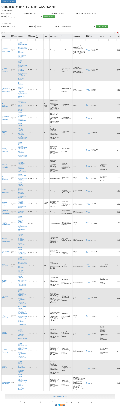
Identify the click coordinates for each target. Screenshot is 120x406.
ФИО (2, 13)
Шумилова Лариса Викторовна (5, 282)
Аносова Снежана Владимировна (6, 223)
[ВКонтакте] (56, 405)
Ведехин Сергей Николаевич (5, 178)
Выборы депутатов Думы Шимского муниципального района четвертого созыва (22, 178)
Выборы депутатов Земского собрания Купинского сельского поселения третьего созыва (22, 333)
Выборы (54, 13)
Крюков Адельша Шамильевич (5, 191)
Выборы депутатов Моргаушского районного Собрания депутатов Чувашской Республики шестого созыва (22, 166)
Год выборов (28, 13)
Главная (54, 396)
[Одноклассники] (61, 405)
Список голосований (9, 2)
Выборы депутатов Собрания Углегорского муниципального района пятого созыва (22, 203)
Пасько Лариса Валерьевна (6, 252)
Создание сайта (63, 396)
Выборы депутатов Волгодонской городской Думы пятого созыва (22, 252)
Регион (3, 16)
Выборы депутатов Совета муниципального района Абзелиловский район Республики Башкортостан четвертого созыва (22, 383)
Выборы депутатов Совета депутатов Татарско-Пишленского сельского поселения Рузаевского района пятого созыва (22, 191)
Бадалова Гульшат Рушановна (5, 316)
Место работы (81, 13)
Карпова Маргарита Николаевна (5, 266)
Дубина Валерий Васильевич (5, 150)
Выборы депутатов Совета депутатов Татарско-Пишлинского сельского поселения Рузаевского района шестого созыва (22, 368)
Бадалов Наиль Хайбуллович (6, 383)
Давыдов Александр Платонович (5, 166)
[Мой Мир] (64, 405)
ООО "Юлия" (88, 50)
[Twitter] (59, 405)
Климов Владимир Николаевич (5, 334)
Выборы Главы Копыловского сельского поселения (22, 212)
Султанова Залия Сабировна (5, 298)
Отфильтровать (49, 17)
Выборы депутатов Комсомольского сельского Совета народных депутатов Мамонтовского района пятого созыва (22, 282)
